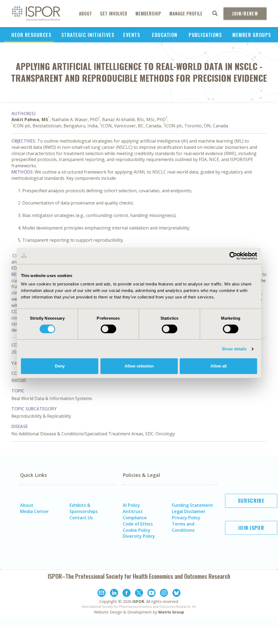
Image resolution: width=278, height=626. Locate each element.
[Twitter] (139, 594)
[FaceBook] (126, 594)
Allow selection (139, 366)
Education (165, 34)
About (85, 13)
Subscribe (251, 500)
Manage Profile (186, 13)
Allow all (218, 366)
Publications (205, 34)
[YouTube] (151, 594)
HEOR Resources (31, 34)
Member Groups (251, 34)
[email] (101, 594)
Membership (148, 13)
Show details (234, 349)
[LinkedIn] (114, 594)
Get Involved (113, 13)
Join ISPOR (251, 527)
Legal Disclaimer (189, 511)
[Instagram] (164, 594)
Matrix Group (171, 612)
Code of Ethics (138, 524)
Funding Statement (192, 505)
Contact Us (81, 518)
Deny (60, 366)
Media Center (34, 511)
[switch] (108, 329)
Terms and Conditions (183, 527)
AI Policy (131, 505)
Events (131, 34)
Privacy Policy (186, 518)
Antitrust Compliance (135, 514)
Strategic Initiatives (88, 34)
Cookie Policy (136, 530)
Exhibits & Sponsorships (84, 508)
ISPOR (138, 601)
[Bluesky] (176, 594)
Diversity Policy (139, 536)
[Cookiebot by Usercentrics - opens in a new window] (233, 256)
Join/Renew (245, 13)
